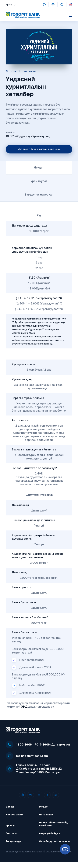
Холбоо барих (14, 814)
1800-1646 (24, 744)
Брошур (10, 825)
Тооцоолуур (13, 841)
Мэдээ (43, 806)
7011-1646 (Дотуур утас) (52, 744)
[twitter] (30, 795)
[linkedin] (55, 795)
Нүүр (13, 71)
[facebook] (22, 795)
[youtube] (47, 795)
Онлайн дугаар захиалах (54, 841)
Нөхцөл (39, 167)
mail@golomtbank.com (32, 756)
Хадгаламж (30, 71)
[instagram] (39, 795)
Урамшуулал (39, 181)
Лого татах (46, 814)
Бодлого (11, 833)
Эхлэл (10, 806)
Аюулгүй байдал (49, 833)
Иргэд (9, 4)
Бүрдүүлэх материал (39, 194)
